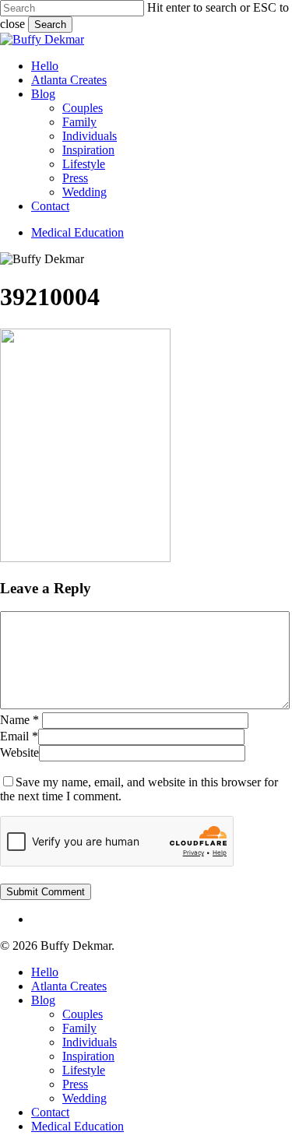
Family (79, 1028)
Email (19, 736)
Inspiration (88, 1056)
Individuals (89, 1042)
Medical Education (77, 1126)
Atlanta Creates (69, 986)
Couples (82, 1014)
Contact (50, 1112)
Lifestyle (83, 1070)
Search (50, 24)
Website (19, 752)
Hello (44, 972)
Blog (43, 1000)
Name (19, 719)
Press (75, 1084)
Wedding (84, 1098)
